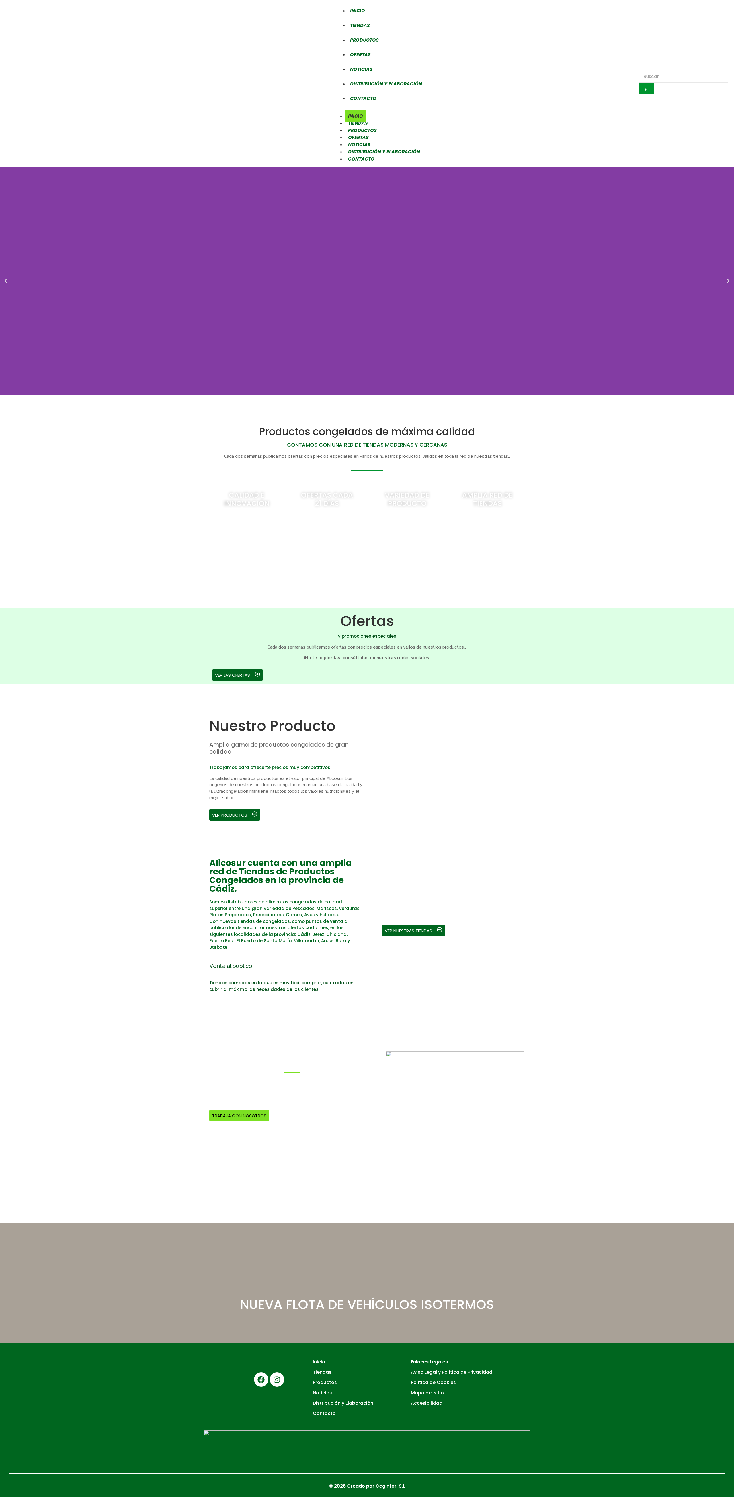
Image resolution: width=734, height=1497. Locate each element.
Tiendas (360, 25)
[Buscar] (646, 88)
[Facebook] (261, 1379)
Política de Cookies (433, 1382)
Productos (364, 40)
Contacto (363, 98)
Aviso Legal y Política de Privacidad (451, 1372)
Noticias (361, 69)
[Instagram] (277, 1379)
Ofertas (360, 54)
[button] (6, 281)
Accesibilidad (426, 1403)
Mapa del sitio (427, 1393)
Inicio (357, 10)
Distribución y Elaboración (386, 84)
